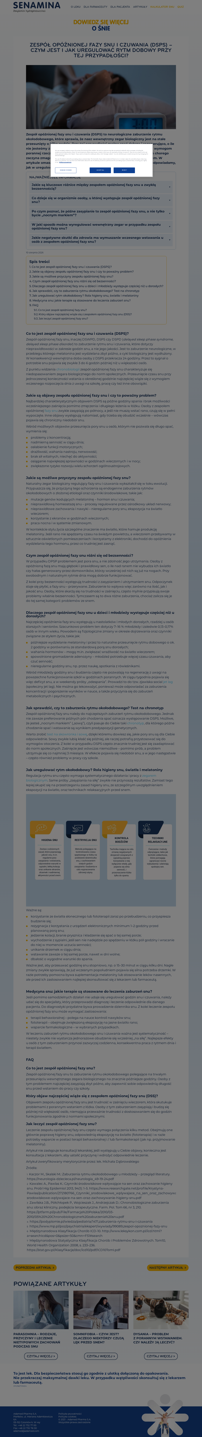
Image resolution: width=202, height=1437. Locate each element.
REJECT (124, 170)
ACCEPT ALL (100, 170)
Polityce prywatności (65, 162)
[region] (101, 160)
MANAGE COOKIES (65, 170)
